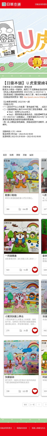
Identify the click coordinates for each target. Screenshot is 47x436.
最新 (5, 155)
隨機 (11, 155)
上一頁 (32, 404)
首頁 (25, 404)
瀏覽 (18, 155)
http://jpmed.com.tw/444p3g (34, 97)
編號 (31, 155)
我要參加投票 (22, 428)
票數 (25, 155)
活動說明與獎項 (6, 428)
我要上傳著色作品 (38, 428)
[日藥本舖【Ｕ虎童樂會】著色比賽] (11, 8)
